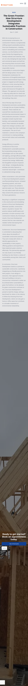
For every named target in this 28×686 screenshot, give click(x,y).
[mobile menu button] (25, 3)
